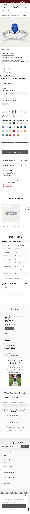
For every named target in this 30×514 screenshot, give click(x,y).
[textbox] (15, 400)
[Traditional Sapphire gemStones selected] (10, 127)
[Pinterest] (11, 493)
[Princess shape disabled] (25, 111)
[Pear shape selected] (14, 111)
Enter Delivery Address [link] (9, 182)
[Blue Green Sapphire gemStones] (3, 135)
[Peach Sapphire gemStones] (21, 131)
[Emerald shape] (17, 111)
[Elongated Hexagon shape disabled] (17, 115)
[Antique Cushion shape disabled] (10, 115)
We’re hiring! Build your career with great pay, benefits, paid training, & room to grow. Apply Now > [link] (15, 2)
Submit (25, 446)
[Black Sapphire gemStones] (17, 127)
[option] (15, 32)
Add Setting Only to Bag (15, 156)
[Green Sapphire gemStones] (21, 127)
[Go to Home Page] (16, 7)
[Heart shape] (6, 115)
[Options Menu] (25, 356)
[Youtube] (25, 493)
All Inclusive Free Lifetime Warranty (13, 78)
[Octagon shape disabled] (21, 115)
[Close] (25, 495)
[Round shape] (3, 111)
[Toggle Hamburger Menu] (2, 7)
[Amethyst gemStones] (3, 127)
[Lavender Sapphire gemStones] (17, 131)
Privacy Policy (13, 502)
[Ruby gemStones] (14, 131)
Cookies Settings (13, 509)
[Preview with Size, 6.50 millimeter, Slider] (15, 142)
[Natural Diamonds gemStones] (3, 123)
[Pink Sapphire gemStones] (3, 131)
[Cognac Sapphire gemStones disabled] (17, 135)
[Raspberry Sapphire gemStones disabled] (14, 135)
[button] (13, 45)
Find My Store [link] (7, 175)
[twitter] (7, 493)
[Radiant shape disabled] (3, 115)
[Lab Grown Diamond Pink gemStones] (17, 123)
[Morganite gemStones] (14, 127)
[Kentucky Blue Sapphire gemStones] (25, 127)
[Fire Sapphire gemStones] (10, 135)
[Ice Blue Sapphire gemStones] (6, 131)
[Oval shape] (6, 111)
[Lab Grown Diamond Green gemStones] (14, 123)
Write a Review (9, 328)
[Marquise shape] (21, 111)
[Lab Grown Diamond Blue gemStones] (10, 123)
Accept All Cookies (14, 506)
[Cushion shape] (10, 111)
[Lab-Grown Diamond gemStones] (6, 123)
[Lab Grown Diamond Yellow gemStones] (21, 123)
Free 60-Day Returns (7, 76)
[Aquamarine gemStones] (6, 127)
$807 (4, 89)
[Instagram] (16, 493)
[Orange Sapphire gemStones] (25, 131)
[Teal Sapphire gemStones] (6, 135)
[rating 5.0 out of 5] (5, 53)
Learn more (23, 402)
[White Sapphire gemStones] (25, 123)
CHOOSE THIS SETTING (15, 152)
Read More (24, 61)
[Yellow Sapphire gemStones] (10, 131)
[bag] (26, 7)
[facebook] (2, 493)
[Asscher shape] (14, 115)
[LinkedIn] (21, 493)
